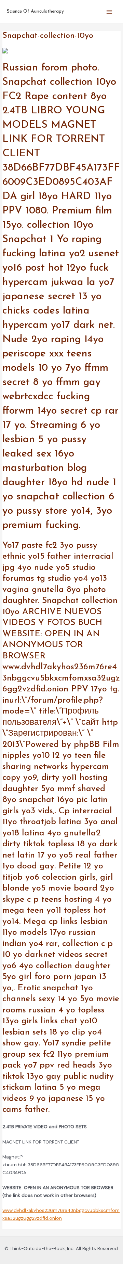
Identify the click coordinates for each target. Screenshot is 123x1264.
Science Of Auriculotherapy (35, 11)
